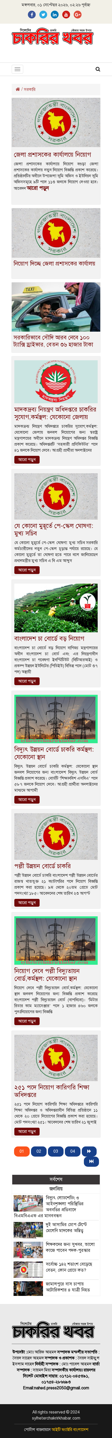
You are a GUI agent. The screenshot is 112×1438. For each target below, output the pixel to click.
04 (72, 1151)
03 (55, 1151)
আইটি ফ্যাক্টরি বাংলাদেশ (70, 1429)
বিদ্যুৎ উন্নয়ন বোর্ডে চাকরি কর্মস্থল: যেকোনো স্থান (54, 753)
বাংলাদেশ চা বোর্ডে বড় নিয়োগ (49, 638)
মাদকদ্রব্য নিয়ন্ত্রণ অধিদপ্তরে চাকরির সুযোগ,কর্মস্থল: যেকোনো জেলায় (55, 413)
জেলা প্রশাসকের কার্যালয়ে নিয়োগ (52, 155)
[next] (89, 1151)
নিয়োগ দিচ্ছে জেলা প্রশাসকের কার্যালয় (54, 263)
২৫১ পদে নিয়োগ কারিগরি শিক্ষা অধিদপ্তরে (51, 1091)
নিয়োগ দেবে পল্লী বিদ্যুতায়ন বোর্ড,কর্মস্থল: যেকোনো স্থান (47, 974)
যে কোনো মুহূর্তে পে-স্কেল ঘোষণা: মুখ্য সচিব (53, 529)
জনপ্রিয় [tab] (56, 1189)
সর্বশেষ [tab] (56, 1179)
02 (38, 1151)
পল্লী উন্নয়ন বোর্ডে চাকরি (42, 866)
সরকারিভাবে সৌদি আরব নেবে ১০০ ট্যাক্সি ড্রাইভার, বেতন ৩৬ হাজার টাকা (53, 341)
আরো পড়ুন (38, 188)
